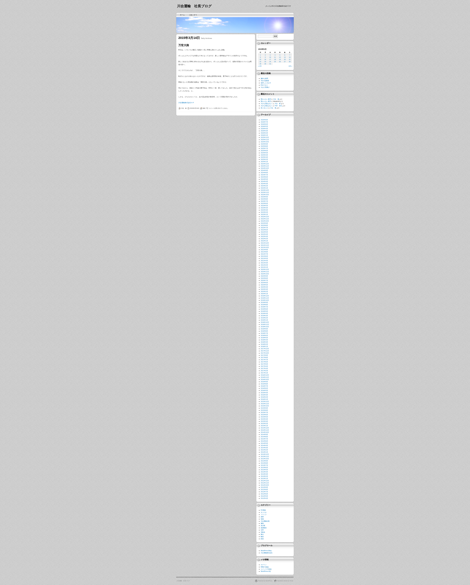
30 (265, 64)
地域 (204, 108)
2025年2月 (264, 159)
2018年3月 (264, 342)
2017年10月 (265, 353)
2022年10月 (265, 221)
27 (285, 61)
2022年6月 (264, 230)
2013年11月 (265, 456)
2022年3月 (264, 236)
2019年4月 (264, 313)
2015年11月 (265, 404)
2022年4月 (264, 234)
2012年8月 (264, 489)
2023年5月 (264, 205)
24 (270, 61)
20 (285, 59)
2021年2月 (264, 265)
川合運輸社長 (265, 521)
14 (289, 57)
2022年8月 (264, 225)
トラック (264, 514)
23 (265, 61)
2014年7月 (264, 439)
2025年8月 (264, 146)
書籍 (262, 523)
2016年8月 (264, 384)
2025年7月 (264, 148)
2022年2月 (264, 239)
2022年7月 (264, 227)
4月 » (290, 66)
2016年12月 (265, 375)
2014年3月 (264, 448)
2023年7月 (264, 201)
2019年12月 (265, 296)
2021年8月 (264, 252)
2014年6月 (264, 441)
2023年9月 (264, 197)
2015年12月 (265, 401)
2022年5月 (264, 232)
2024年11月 (265, 166)
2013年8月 (264, 463)
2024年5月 (264, 179)
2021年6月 (264, 256)
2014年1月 (264, 452)
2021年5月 (264, 258)
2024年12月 (265, 164)
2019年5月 (264, 311)
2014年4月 (264, 445)
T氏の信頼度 (265, 81)
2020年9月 (264, 276)
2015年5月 (264, 417)
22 (260, 61)
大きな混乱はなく (266, 103)
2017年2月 (264, 371)
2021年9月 (264, 250)
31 (270, 64)
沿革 (262, 530)
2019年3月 (264, 316)
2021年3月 (264, 263)
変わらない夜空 (266, 99)
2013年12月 (265, 454)
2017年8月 (264, 357)
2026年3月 (264, 131)
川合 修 (184, 108)
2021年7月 (264, 254)
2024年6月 (264, 177)
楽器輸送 (264, 528)
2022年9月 (264, 223)
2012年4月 (264, 498)
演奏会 (263, 532)
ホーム (182, 15)
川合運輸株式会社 (266, 553)
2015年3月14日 (194, 108)
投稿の (265, 567)
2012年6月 (264, 494)
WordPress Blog (266, 551)
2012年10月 (265, 485)
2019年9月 (264, 302)
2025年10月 (265, 142)
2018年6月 (264, 335)
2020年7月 (264, 280)
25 (275, 61)
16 (265, 59)
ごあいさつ (193, 15)
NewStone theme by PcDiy (285, 581)
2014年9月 (264, 434)
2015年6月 (264, 415)
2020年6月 (264, 283)
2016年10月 (265, 379)
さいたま (264, 512)
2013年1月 (264, 478)
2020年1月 (264, 294)
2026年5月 (264, 126)
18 (275, 59)
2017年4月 (264, 366)
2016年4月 (264, 393)
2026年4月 (264, 128)
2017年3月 (264, 368)
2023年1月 (264, 214)
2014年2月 (264, 450)
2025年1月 (264, 161)
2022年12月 (265, 216)
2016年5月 (264, 390)
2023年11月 (265, 192)
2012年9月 (264, 487)
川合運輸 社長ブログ (194, 6)
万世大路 (183, 45)
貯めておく (264, 85)
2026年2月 (264, 133)
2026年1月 (264, 135)
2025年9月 (264, 144)
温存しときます (266, 83)
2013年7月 (264, 465)
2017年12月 (265, 349)
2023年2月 (264, 212)
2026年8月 (264, 120)
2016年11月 (265, 377)
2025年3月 (264, 157)
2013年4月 (264, 472)
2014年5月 (264, 443)
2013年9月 (264, 461)
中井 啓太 (278, 106)
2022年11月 (265, 219)
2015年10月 (265, 406)
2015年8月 (264, 410)
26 (280, 61)
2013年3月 (264, 474)
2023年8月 (264, 199)
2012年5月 (264, 496)
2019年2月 (264, 318)
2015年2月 (264, 423)
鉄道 (262, 539)
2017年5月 (264, 364)
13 (285, 57)
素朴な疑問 (264, 78)
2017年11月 (265, 351)
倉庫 (262, 517)
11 (275, 57)
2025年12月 (265, 137)
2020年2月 (264, 291)
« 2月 (260, 66)
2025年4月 (264, 155)
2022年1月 (264, 241)
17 (270, 59)
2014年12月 (265, 428)
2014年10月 (265, 432)
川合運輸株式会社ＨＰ (186, 103)
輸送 (262, 536)
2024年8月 (264, 172)
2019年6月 (264, 309)
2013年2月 (264, 476)
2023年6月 (264, 203)
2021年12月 (265, 243)
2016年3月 (264, 395)
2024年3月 (264, 183)
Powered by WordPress (265, 581)
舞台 (262, 534)
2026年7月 (264, 122)
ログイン (264, 565)
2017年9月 (264, 355)
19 (280, 59)
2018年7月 (264, 333)
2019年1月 (264, 320)
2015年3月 (264, 421)
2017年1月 (264, 373)
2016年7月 (264, 386)
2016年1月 (264, 399)
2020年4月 (264, 287)
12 (280, 57)
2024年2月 (264, 186)
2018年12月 (265, 322)
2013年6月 (264, 467)
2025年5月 (264, 153)
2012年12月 (265, 481)
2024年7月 (264, 175)
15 (260, 59)
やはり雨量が (265, 87)
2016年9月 (264, 382)
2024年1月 (264, 188)
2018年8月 (264, 331)
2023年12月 (265, 190)
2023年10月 (265, 194)
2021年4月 (264, 261)
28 (289, 61)
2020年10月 (265, 274)
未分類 (263, 525)
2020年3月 (264, 289)
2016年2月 (264, 397)
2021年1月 (264, 267)
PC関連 (263, 510)
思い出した (264, 108)
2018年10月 (265, 327)
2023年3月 (264, 210)
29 (260, 64)
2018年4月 (264, 340)
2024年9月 (264, 170)
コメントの (266, 569)
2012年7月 (264, 492)
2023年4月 (264, 208)
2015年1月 (264, 426)
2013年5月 (264, 470)
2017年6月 (264, 362)
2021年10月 (265, 247)
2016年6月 (264, 388)
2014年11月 (265, 430)
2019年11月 (265, 298)
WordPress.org (266, 571)
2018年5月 (264, 338)
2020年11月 (265, 272)
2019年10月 (265, 300)
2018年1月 (264, 346)
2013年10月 (265, 459)
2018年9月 (264, 329)
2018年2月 (264, 344)
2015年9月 (264, 408)
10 (270, 57)
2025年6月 (264, 150)
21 (289, 59)
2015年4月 (264, 419)
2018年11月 (265, 324)
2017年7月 (264, 360)
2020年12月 (265, 269)
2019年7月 (264, 307)
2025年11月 (265, 139)
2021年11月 (265, 245)
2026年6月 (264, 124)
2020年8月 (264, 278)
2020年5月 (264, 285)
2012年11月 (265, 483)
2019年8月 (264, 305)
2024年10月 (265, 168)
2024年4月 (264, 181)
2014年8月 (264, 437)
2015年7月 (264, 412)
